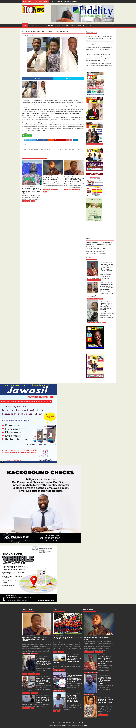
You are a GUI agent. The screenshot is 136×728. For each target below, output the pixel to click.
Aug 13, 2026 (40, 695)
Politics (39, 25)
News (24, 25)
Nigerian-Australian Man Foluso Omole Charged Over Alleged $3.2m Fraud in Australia (73, 1)
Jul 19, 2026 (56, 635)
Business (31, 25)
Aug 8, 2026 (101, 675)
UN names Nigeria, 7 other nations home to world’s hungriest (71, 150)
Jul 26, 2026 (103, 282)
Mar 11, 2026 (71, 693)
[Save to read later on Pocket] (69, 140)
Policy (85, 25)
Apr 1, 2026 (70, 673)
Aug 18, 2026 (104, 262)
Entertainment (48, 25)
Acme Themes (83, 725)
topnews (33, 35)
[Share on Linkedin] (75, 140)
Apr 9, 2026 (70, 654)
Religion (28, 201)
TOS (91, 25)
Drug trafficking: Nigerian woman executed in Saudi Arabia (36, 150)
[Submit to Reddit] (51, 140)
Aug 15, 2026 (40, 656)
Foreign (70, 189)
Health (73, 25)
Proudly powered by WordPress (57, 725)
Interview (65, 25)
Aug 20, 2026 (26, 186)
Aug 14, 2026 (40, 676)
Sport (79, 25)
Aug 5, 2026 (101, 697)
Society (57, 25)
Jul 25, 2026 (103, 301)
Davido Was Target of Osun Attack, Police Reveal (99, 43)
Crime (24, 144)
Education (25, 673)
